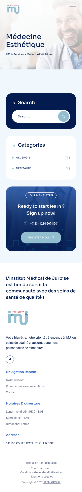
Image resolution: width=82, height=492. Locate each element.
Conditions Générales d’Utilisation (41, 472)
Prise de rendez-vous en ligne (25, 386)
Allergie (23, 157)
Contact (11, 392)
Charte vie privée (41, 468)
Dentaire (23, 168)
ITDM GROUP (52, 482)
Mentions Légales (42, 476)
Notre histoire (15, 380)
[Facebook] (10, 359)
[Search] (63, 116)
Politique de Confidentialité (40, 462)
